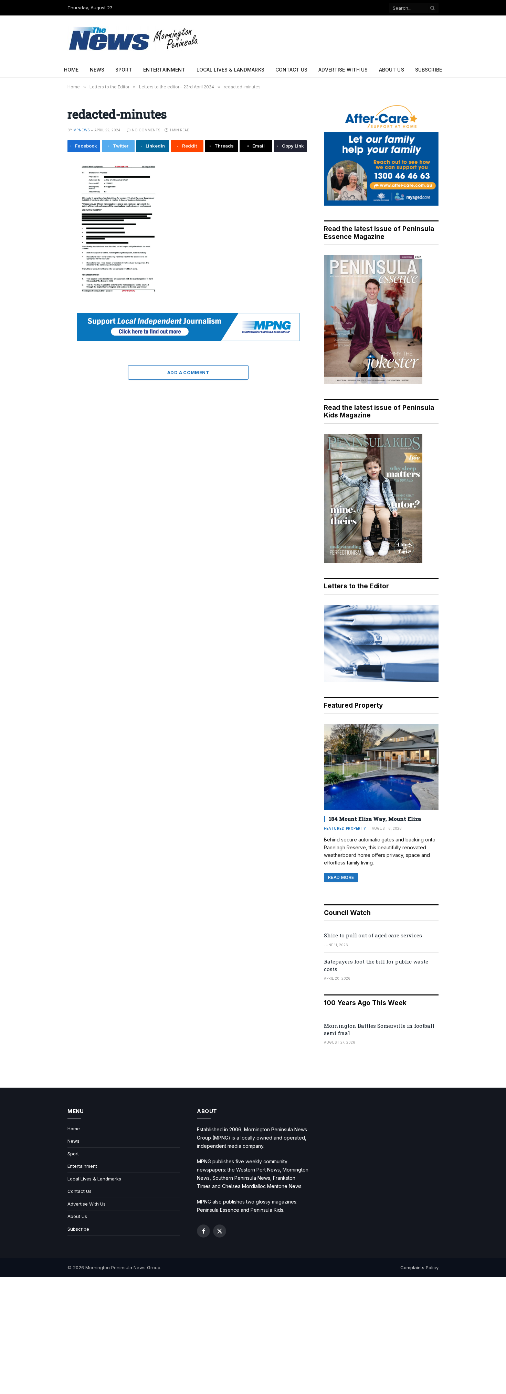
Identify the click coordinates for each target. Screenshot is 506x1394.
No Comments (146, 130)
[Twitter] (44, 202)
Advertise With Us (343, 70)
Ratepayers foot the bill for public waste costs (376, 965)
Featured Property (345, 828)
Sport (123, 70)
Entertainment (164, 70)
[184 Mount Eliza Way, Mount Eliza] (381, 767)
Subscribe (428, 70)
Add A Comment (188, 372)
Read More (341, 877)
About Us (391, 70)
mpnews (81, 130)
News (97, 70)
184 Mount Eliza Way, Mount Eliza (375, 818)
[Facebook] (44, 187)
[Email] (44, 249)
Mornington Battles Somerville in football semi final (379, 1029)
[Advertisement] (253, 1335)
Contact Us (291, 70)
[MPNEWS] (134, 39)
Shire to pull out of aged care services (373, 935)
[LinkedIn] (44, 218)
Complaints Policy (419, 1267)
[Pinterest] (44, 233)
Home (71, 70)
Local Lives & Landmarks (230, 70)
